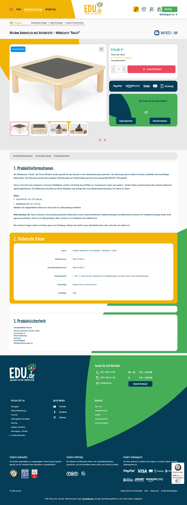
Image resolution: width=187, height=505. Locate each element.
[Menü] (11, 9)
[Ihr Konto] (151, 9)
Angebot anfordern (18, 427)
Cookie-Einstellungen (169, 491)
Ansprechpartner (126, 121)
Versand (14, 415)
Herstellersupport (101, 423)
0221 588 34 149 (107, 377)
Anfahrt (97, 415)
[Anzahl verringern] (113, 69)
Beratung (168, 9)
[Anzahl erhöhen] (124, 69)
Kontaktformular (160, 121)
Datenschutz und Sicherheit (131, 491)
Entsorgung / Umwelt (19, 431)
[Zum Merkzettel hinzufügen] (101, 49)
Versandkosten (88, 499)
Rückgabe (15, 406)
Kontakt (99, 400)
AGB (146, 491)
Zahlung (14, 423)
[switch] (178, 481)
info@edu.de (106, 383)
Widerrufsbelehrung (18, 411)
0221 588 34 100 (107, 372)
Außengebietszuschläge (20, 419)
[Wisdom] (165, 34)
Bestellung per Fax (167, 14)
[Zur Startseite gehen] (93, 8)
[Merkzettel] (144, 9)
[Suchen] (136, 9)
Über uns (98, 406)
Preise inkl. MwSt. (118, 54)
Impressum (154, 491)
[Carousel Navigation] (58, 140)
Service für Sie (18, 400)
